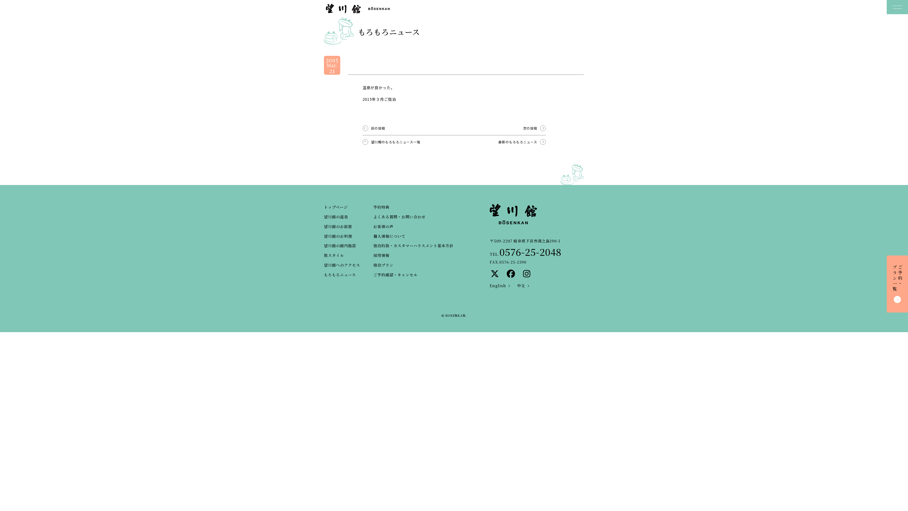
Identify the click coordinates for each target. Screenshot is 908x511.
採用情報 (381, 255)
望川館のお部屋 (338, 226)
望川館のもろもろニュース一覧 (395, 142)
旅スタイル (334, 255)
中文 (521, 285)
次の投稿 (530, 128)
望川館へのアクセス (342, 265)
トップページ (336, 207)
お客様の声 (383, 226)
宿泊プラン (383, 265)
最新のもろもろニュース (517, 142)
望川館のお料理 (338, 236)
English (498, 285)
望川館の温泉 (336, 217)
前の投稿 (378, 128)
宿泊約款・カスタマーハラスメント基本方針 (413, 245)
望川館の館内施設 (340, 245)
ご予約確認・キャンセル (395, 275)
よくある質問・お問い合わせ (399, 217)
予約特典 (381, 207)
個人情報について (389, 236)
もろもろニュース (340, 275)
